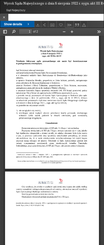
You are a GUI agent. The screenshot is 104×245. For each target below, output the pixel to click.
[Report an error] (84, 24)
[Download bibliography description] (69, 24)
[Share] (44, 24)
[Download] (37, 24)
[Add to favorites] (61, 24)
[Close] (4, 17)
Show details (13, 24)
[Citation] (77, 24)
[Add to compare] (52, 24)
